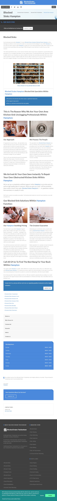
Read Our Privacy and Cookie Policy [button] (11, 498)
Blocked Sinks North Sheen (11, 308)
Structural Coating (34, 472)
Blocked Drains (33, 429)
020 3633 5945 (9, 22)
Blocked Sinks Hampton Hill (11, 298)
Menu (53, 7)
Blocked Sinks (7, 462)
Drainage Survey (7, 472)
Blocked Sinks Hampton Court (12, 296)
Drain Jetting (33, 441)
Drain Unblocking (34, 435)
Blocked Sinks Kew (9, 303)
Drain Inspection (33, 438)
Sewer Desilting (33, 469)
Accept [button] (50, 495)
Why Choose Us (9, 320)
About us (7, 316)
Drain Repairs (33, 444)
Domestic (7, 328)
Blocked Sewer (7, 475)
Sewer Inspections (8, 478)
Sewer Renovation (8, 481)
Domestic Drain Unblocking (10, 487)
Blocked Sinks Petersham (11, 310)
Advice (7, 332)
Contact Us (47, 288)
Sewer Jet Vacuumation (35, 475)
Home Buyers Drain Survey (36, 484)
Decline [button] (42, 495)
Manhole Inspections (35, 481)
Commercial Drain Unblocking (36, 453)
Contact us (7, 336)
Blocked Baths (7, 466)
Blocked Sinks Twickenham (11, 294)
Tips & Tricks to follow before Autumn (28, 85)
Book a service (5, 7)
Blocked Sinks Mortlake (10, 305)
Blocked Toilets (7, 469)
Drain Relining (33, 447)
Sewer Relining (33, 466)
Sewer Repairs (33, 462)
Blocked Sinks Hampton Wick (12, 301)
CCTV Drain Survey (34, 478)
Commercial (8, 324)
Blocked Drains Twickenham (17, 430)
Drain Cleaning (33, 432)
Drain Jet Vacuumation (35, 450)
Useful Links (34, 458)
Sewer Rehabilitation (8, 484)
